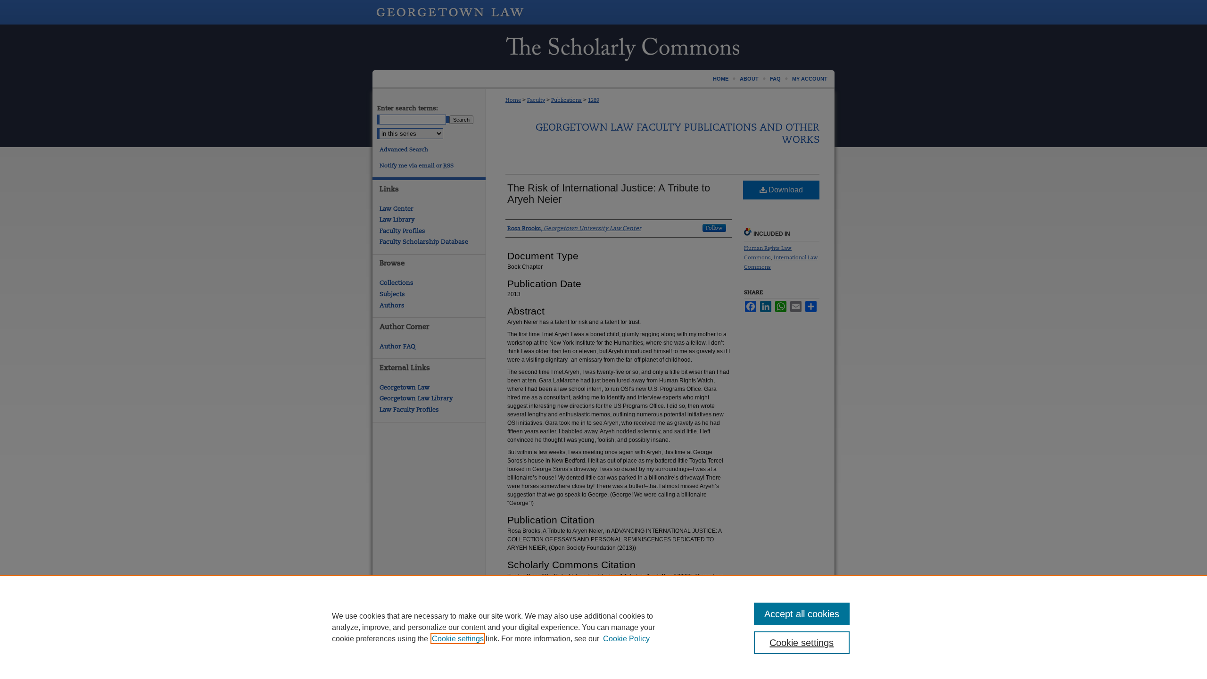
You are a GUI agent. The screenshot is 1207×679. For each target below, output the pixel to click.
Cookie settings (458, 639)
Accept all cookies (801, 614)
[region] (603, 627)
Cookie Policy (626, 639)
